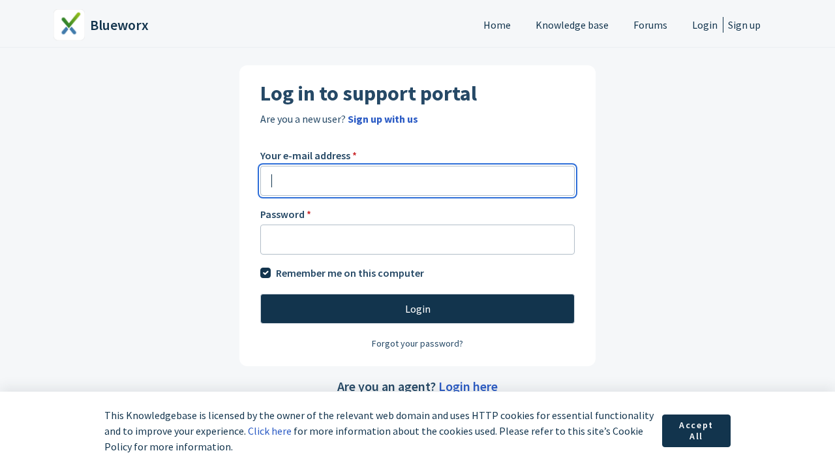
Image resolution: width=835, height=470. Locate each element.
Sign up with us (383, 118)
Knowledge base (572, 24)
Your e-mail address (308, 155)
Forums (650, 24)
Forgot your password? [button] (417, 343)
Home (497, 24)
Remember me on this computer (350, 272)
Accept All (696, 431)
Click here (270, 430)
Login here (468, 386)
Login (705, 24)
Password (285, 214)
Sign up (744, 24)
